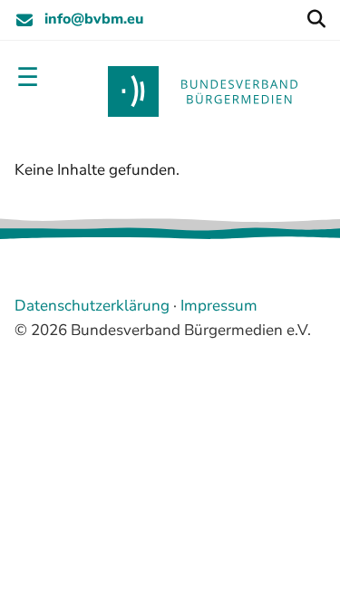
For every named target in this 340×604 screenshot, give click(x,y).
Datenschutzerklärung (92, 305)
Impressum (218, 305)
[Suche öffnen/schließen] (316, 20)
